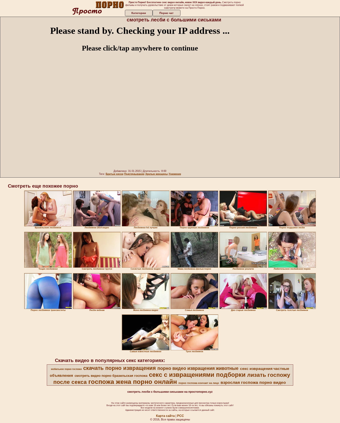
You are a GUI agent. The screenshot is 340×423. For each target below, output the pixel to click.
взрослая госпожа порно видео (253, 382)
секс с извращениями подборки (197, 374)
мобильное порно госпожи (66, 369)
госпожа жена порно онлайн (132, 381)
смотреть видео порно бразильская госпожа (111, 376)
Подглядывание (134, 173)
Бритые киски (114, 173)
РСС (180, 415)
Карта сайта (165, 415)
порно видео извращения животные (197, 368)
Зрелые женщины (156, 173)
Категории (138, 13)
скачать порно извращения (119, 368)
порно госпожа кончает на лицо (198, 383)
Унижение (175, 173)
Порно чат (166, 13)
